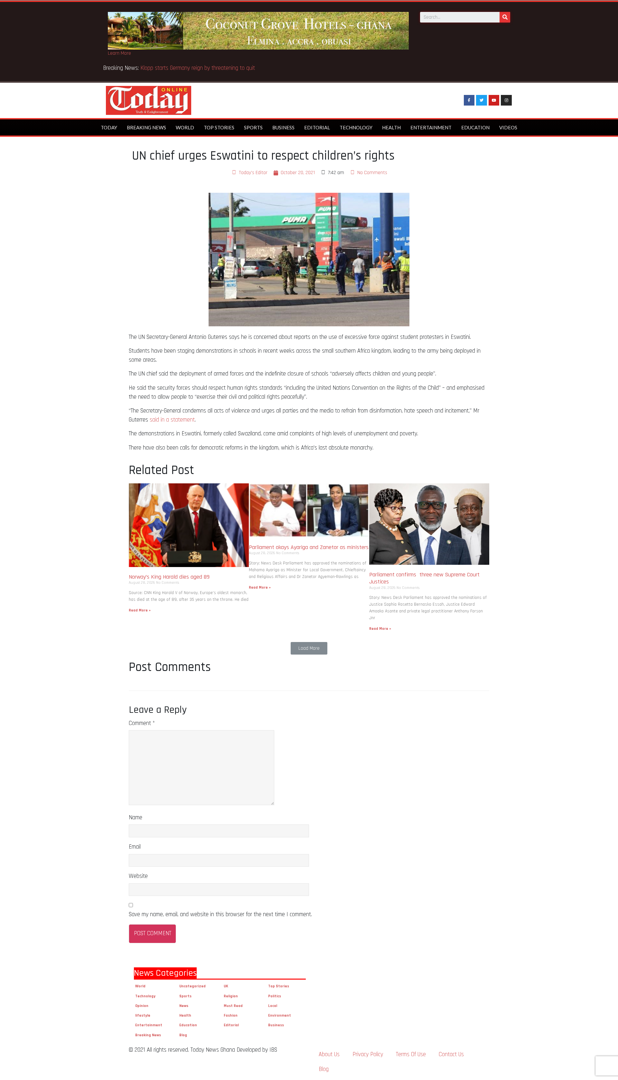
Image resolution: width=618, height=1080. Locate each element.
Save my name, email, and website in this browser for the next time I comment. (220, 914)
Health (391, 127)
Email (135, 847)
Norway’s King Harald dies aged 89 (169, 577)
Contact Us (451, 1054)
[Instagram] (506, 100)
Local (272, 1005)
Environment (279, 1015)
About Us (329, 1054)
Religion (231, 996)
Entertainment (431, 127)
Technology (356, 127)
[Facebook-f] (469, 100)
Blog (183, 1035)
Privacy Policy (367, 1054)
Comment (142, 723)
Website (138, 876)
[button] (309, 648)
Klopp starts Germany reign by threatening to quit (197, 68)
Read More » (140, 610)
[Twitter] (481, 100)
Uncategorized (192, 986)
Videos (508, 127)
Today (109, 127)
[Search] (505, 17)
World (185, 127)
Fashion (231, 1015)
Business (283, 127)
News (183, 1005)
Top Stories (219, 127)
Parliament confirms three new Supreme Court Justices (424, 578)
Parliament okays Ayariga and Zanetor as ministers (309, 547)
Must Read (233, 1005)
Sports (253, 127)
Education (475, 127)
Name (135, 817)
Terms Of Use (411, 1054)
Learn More (119, 53)
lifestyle (142, 1015)
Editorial (317, 127)
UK (226, 986)
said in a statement (172, 420)
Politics (274, 996)
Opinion (141, 1005)
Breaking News (146, 127)
